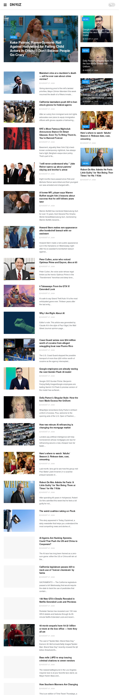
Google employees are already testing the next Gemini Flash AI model (58, 370)
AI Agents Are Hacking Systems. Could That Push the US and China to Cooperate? (58, 540)
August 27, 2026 (18, 60)
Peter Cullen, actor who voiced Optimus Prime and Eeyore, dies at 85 (58, 261)
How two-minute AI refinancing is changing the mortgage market (56, 426)
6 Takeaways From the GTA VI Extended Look (54, 288)
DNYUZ (15, 5)
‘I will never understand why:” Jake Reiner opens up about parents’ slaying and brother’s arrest (57, 166)
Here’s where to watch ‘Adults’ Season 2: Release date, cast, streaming (54, 456)
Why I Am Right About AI (52, 313)
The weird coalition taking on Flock (57, 511)
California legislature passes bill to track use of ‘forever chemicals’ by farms (57, 569)
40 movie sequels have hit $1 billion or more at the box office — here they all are (58, 628)
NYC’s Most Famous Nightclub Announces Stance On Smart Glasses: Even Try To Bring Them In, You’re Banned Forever (57, 133)
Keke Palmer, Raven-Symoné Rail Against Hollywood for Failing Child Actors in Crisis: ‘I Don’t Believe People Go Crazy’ (40, 48)
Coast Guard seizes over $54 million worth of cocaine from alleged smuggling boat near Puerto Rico (57, 343)
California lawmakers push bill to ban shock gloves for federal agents (58, 103)
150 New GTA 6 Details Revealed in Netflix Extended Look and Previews (57, 600)
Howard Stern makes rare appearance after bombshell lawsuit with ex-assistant (58, 230)
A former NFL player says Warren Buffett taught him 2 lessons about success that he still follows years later (57, 197)
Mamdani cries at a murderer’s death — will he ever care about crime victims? (57, 76)
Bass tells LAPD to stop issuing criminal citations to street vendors (57, 659)
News (13, 37)
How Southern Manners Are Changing (58, 684)
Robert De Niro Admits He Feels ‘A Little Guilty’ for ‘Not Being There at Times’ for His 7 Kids (57, 485)
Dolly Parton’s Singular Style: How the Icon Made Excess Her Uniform (58, 399)
